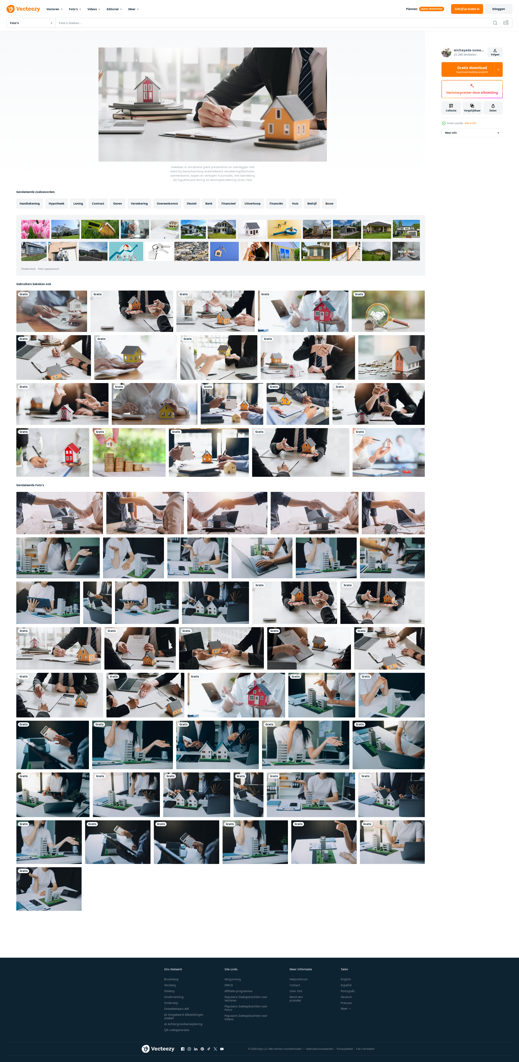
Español (346, 985)
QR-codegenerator (176, 1030)
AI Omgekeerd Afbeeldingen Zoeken (183, 1016)
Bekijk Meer (406, 251)
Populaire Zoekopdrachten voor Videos (246, 1017)
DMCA (229, 985)
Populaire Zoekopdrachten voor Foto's (246, 1008)
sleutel (191, 203)
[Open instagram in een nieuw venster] (189, 1049)
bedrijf (311, 203)
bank (208, 203)
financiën (276, 203)
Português (348, 991)
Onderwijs (171, 1003)
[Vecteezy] (23, 9)
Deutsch (346, 997)
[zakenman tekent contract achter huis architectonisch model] (62, 404)
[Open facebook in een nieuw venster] (182, 1049)
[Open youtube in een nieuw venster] (222, 1049)
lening (78, 203)
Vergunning (233, 979)
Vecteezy (170, 985)
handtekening (30, 203)
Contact (295, 985)
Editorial (112, 9)
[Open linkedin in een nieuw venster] (195, 1049)
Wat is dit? (470, 123)
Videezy (169, 991)
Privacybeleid (345, 1049)
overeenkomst (167, 203)
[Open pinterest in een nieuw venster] (202, 1049)
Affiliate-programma (238, 991)
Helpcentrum (299, 979)
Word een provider (296, 998)
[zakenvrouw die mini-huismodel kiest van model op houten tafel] (389, 452)
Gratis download (472, 69)
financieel (228, 203)
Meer (131, 9)
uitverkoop (253, 203)
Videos (92, 9)
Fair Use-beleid (365, 1049)
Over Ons (296, 991)
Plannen (411, 9)
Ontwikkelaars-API (176, 1009)
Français (346, 1003)
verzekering (139, 203)
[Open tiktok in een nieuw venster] (208, 1049)
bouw (329, 203)
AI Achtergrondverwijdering (183, 1024)
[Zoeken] (495, 22)
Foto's (73, 9)
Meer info (451, 132)
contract (98, 203)
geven (117, 203)
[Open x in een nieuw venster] (215, 1049)
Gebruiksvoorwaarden (319, 1049)
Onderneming (174, 997)
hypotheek (56, 203)
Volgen (495, 54)
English (346, 979)
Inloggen (498, 9)
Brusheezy (171, 979)
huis (295, 203)
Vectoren (52, 9)
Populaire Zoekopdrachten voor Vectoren (246, 998)
